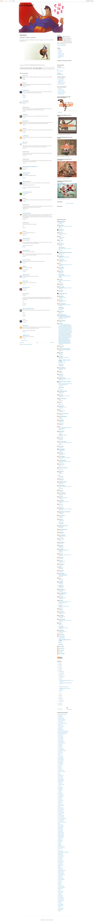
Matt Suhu (24, 121)
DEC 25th (60, 353)
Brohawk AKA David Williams (63, 731)
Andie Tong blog (61, 718)
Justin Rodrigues (62, 449)
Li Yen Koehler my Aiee (62, 818)
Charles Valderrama (61, 742)
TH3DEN (24, 114)
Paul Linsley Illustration (63, 529)
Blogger (51, 919)
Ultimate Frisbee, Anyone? (63, 686)
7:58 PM (24, 209)
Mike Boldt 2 (61, 600)
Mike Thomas (61, 240)
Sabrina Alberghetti (61, 874)
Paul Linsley (60, 858)
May (60, 695)
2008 (59, 670)
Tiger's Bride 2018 (61, 268)
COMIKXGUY (25, 335)
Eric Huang (61, 545)
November (61, 673)
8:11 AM (24, 235)
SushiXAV (60, 402)
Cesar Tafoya (60, 740)
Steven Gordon (60, 891)
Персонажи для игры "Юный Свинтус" (65, 304)
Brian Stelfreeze (61, 589)
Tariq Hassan (60, 896)
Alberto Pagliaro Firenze (62, 714)
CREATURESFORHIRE (63, 416)
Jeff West (60, 371)
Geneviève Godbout (61, 771)
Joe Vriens (60, 323)
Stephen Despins (26, 213)
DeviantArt (60, 51)
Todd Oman (61, 651)
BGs (59, 539)
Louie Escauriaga (62, 535)
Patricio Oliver (61, 346)
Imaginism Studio (61, 780)
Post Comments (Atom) (28, 344)
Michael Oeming (61, 274)
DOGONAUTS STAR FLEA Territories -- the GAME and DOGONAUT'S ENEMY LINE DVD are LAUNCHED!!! (65, 317)
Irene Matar (61, 496)
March (60, 698)
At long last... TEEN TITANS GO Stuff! (64, 349)
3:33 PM (24, 277)
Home (37, 342)
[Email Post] (34, 68)
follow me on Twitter (69, 203)
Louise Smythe (61, 311)
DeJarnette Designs (26, 192)
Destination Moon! (61, 222)
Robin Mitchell (61, 500)
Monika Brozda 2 (62, 564)
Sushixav (59, 893)
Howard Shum (61, 225)
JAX (23, 231)
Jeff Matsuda (60, 789)
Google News (69, 709)
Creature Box (60, 753)
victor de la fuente (62, 619)
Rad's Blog (61, 504)
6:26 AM (24, 79)
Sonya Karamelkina (62, 303)
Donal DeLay (25, 274)
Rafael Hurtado (61, 538)
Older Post (52, 342)
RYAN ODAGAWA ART (63, 593)
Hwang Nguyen (61, 779)
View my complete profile (61, 45)
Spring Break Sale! (61, 237)
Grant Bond (61, 644)
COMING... (60, 472)
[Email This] (36, 68)
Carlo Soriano (61, 611)
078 (59, 468)
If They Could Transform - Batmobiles (64, 457)
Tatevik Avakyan (61, 897)
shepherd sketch (61, 546)
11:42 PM (24, 148)
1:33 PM (24, 201)
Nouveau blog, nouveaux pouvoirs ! (64, 606)
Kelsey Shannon (61, 809)
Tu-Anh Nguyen (61, 908)
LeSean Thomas (61, 573)
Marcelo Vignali (61, 826)
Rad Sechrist (60, 863)
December (61, 671)
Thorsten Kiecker (62, 247)
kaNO (60, 578)
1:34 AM (24, 322)
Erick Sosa (61, 560)
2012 (59, 664)
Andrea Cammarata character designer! (65, 461)
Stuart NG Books (61, 93)
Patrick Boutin (60, 854)
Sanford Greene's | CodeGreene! (64, 511)
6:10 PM (24, 132)
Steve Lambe (60, 888)
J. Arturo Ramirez (61, 784)
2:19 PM (24, 117)
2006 (59, 704)
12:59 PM (24, 103)
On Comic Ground (61, 80)
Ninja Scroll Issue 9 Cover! (63, 631)
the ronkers (61, 356)
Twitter (59, 57)
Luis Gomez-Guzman (62, 822)
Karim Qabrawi (60, 807)
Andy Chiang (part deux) (62, 723)
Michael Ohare (61, 364)
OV (58, 849)
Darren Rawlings (62, 456)
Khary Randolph (61, 542)
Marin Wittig (60, 828)
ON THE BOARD (61, 520)
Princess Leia (61, 438)
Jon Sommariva (61, 259)
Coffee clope (61, 596)
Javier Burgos (61, 387)
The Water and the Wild (62, 297)
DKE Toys (60, 88)
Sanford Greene (61, 878)
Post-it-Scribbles (62, 653)
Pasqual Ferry (61, 471)
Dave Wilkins (61, 581)
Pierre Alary (60, 862)
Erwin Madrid (61, 296)
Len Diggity (25, 135)
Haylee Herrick (60, 775)
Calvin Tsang (61, 557)
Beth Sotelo (60, 728)
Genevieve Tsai (61, 770)
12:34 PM (24, 271)
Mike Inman (60, 841)
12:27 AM (24, 163)
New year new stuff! (62, 561)
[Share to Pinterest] (41, 68)
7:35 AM (24, 97)
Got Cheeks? (26, 5)
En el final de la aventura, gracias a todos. (65, 620)
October (60, 674)
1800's (60, 399)
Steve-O (59, 889)
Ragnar (59, 866)
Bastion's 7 (60, 49)
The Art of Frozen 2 (62, 253)
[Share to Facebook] (39, 68)
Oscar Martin (61, 290)
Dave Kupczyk (61, 650)
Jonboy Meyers (61, 630)
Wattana (60, 642)
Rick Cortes (60, 867)
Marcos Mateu (60, 827)
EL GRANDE (25, 90)
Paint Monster (61, 420)
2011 (59, 665)
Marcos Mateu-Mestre (63, 398)
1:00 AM (24, 169)
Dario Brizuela (61, 532)
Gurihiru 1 (60, 566)
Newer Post (22, 342)
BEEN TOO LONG (61, 482)
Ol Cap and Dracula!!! (62, 453)
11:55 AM (24, 262)
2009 (59, 668)
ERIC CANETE (61, 646)
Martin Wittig (60, 831)
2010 (59, 667)
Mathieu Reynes (61, 832)
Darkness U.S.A (25, 259)
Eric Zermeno (61, 307)
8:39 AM (24, 256)
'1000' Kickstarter (61, 512)
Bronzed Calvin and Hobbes (63, 497)
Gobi (59, 426)
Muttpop (59, 844)
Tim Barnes (60, 901)
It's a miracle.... (61, 516)
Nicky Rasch (60, 845)
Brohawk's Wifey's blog (62, 733)
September (61, 676)
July (60, 679)
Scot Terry (60, 880)
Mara (59, 823)
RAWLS (24, 75)
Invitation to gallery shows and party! (64, 395)
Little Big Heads (61, 55)
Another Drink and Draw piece (63, 627)
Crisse (60, 263)
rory (23, 198)
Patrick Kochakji (61, 856)
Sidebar (59, 883)
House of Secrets (61, 78)
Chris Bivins (61, 452)
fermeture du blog (61, 586)
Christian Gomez (61, 749)
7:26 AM (24, 227)
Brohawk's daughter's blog (62, 732)
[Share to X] (38, 68)
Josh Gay (59, 798)
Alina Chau (61, 394)
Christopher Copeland (63, 481)
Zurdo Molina (61, 549)
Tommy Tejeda (61, 229)
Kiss (60, 692)
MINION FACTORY (62, 221)
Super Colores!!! (61, 526)
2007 (59, 703)
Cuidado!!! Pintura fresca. (63, 525)
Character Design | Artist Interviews (65, 252)
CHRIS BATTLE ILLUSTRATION (64, 348)
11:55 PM (24, 315)
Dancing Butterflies (61, 308)
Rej (59, 475)
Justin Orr (60, 434)
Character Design (61, 741)
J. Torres (59, 785)
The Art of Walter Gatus (63, 293)
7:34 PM (24, 338)
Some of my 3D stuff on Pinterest (64, 357)
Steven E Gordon (62, 515)
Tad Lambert (60, 895)
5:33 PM (24, 305)
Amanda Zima (60, 716)
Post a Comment (24, 340)
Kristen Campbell (62, 367)
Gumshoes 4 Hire (61, 53)
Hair (59, 403)
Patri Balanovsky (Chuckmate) (63, 852)
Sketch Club (61, 271)
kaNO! (59, 806)
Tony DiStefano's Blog (63, 391)
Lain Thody (61, 279)
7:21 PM (24, 290)
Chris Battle (60, 744)
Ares (59, 388)
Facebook (60, 52)
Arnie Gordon (60, 727)
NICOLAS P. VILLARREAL (27, 308)
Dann (23, 266)
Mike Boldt (60, 839)
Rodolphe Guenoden (62, 870)
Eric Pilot (60, 605)
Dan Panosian (61, 284)
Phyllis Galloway (61, 861)
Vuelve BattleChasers (62, 410)
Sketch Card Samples (62, 612)
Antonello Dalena (62, 637)
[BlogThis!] (37, 68)
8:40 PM (24, 138)
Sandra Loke (60, 876)
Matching (60, 312)
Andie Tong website (61, 719)
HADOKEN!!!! (61, 582)
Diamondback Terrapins (62, 368)
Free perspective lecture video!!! (64, 501)
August (60, 677)
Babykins (60, 690)
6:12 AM (24, 188)
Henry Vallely (60, 776)
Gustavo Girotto (25, 172)
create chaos (61, 267)
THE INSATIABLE (62, 636)
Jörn (23, 82)
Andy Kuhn (61, 519)
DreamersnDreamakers (63, 467)
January (60, 701)
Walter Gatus (60, 909)
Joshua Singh (61, 406)
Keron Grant (61, 437)
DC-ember (60, 417)
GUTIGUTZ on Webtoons (63, 233)
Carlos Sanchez (61, 648)
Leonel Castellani (62, 485)
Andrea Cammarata (62, 460)
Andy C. (24, 142)
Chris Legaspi (61, 570)
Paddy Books (60, 81)
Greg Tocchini (61, 446)
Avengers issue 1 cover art (63, 260)
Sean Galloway (25, 238)
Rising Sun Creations (61, 67)
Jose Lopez (60, 797)
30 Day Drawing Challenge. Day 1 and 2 (65, 554)
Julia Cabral (60, 801)
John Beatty (60, 793)
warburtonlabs (61, 256)
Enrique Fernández (62, 320)
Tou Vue (59, 906)
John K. (60, 236)
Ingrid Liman (61, 585)
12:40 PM (24, 331)
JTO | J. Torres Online (62, 441)
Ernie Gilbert (61, 352)
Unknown (24, 281)
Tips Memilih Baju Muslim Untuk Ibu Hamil (65, 264)
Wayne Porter (25, 287)
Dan (23, 128)
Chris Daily (60, 746)
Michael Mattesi (61, 835)
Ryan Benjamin (61, 871)
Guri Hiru (59, 774)
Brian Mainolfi (61, 615)
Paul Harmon (60, 857)
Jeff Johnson (61, 626)
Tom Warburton (60, 904)
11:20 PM (24, 219)
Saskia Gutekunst (61, 879)
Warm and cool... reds (62, 590)
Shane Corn (61, 374)
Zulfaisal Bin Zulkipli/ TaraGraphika (29, 166)
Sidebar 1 (60, 884)
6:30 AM (24, 86)
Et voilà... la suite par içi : (62, 597)
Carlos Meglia (60, 737)
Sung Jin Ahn (61, 423)
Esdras (60, 409)
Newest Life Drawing (62, 616)
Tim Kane (60, 902)
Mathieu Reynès (61, 431)
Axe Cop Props (61, 375)
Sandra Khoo (60, 875)
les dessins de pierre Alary (63, 413)
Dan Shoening (60, 757)
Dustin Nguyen (61, 634)
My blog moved (61, 567)
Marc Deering (60, 824)
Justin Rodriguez (61, 805)
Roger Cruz (61, 232)
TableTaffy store (61, 56)
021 (59, 241)
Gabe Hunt (60, 553)
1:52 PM (24, 111)
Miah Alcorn (61, 490)
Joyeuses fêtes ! (61, 476)
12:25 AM (24, 155)
